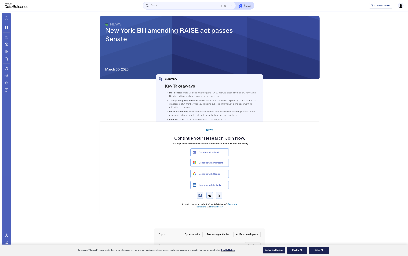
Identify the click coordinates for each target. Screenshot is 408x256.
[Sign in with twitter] (219, 195)
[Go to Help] (6, 235)
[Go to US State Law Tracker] (6, 83)
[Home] (17, 5)
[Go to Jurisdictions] (6, 44)
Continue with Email (209, 152)
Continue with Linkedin (210, 185)
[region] (204, 250)
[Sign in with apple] (209, 195)
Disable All (297, 250)
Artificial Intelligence (247, 234)
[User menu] (400, 5)
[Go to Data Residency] (6, 75)
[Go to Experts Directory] (6, 242)
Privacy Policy (216, 207)
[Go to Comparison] (6, 59)
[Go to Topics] (6, 51)
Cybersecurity (192, 234)
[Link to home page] (6, 18)
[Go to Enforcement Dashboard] (6, 90)
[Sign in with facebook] (200, 195)
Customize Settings (274, 250)
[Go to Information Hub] (6, 37)
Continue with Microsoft (211, 162)
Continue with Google (209, 174)
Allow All (319, 250)
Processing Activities (218, 234)
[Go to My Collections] (6, 27)
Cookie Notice (228, 250)
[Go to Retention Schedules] (6, 68)
